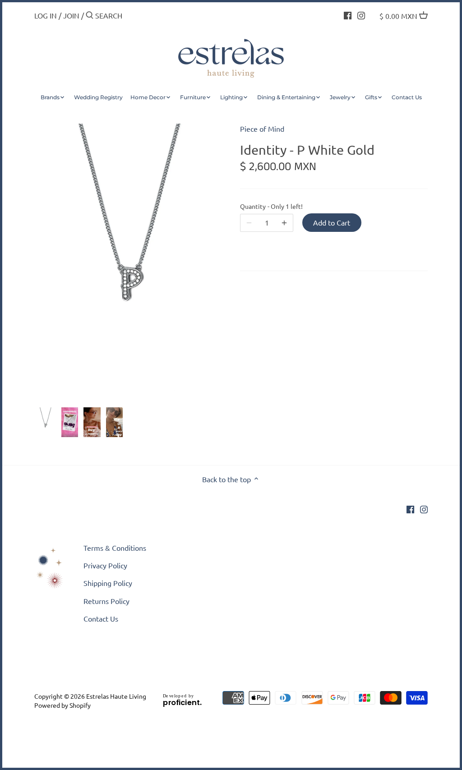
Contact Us (100, 618)
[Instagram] (361, 14)
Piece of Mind (262, 128)
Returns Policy (106, 600)
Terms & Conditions (114, 547)
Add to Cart (331, 222)
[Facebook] (347, 14)
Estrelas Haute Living (116, 696)
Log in (45, 15)
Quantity (266, 206)
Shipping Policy (107, 582)
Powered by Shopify (62, 705)
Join (71, 15)
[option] (45, 422)
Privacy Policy (105, 565)
